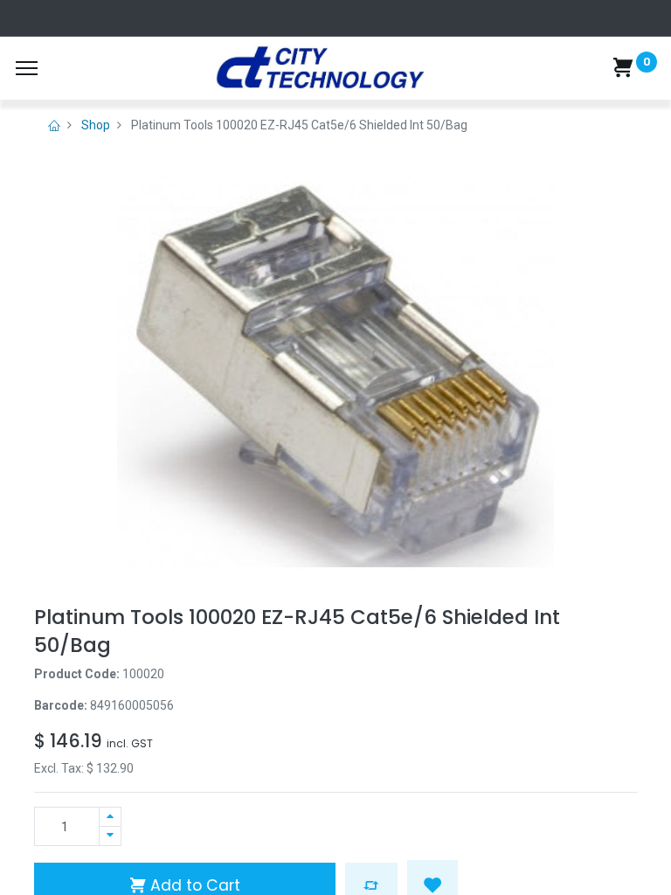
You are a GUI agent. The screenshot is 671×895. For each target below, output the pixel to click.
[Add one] (110, 817)
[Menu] (26, 68)
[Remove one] (110, 836)
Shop (95, 125)
